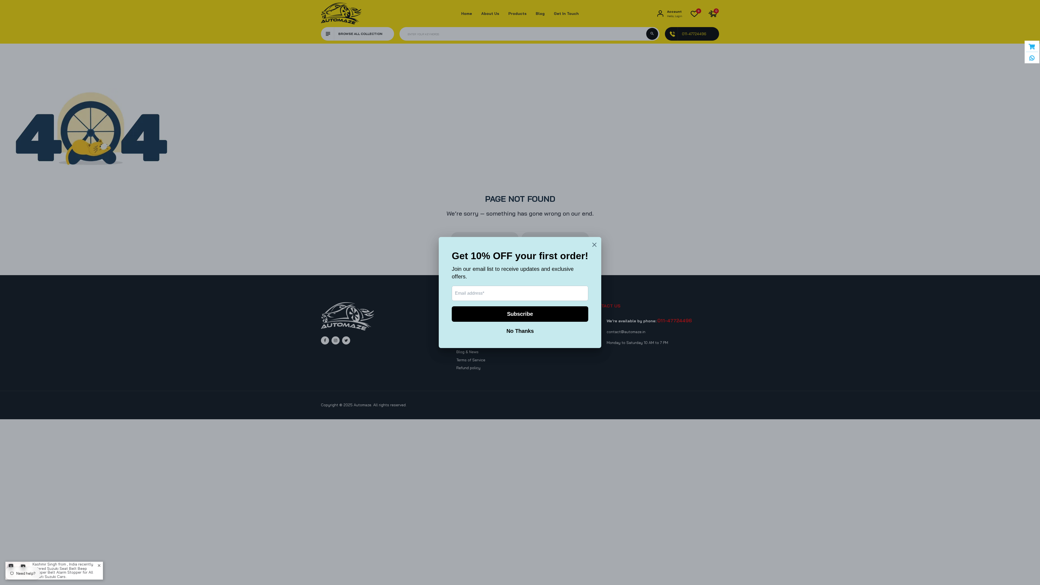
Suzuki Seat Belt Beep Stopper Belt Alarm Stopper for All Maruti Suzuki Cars (62, 572)
